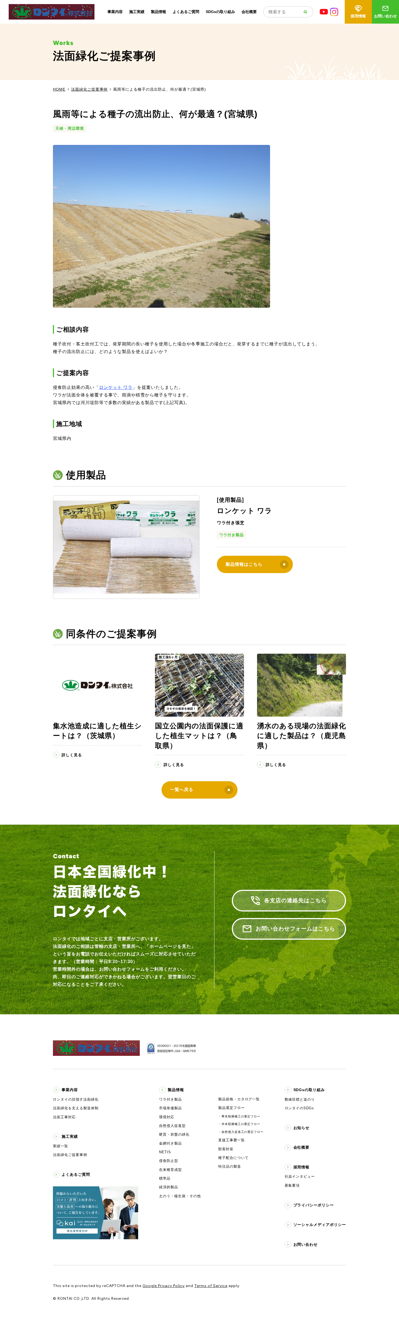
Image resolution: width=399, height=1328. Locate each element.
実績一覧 (60, 1146)
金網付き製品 (170, 1143)
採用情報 (358, 16)
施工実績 (136, 11)
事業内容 (115, 11)
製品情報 (158, 11)
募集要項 (292, 1185)
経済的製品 (168, 1187)
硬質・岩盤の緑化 (174, 1134)
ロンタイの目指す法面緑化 (76, 1099)
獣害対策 (225, 1149)
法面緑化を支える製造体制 (76, 1108)
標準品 (164, 1178)
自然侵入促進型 (172, 1126)
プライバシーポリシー (313, 1205)
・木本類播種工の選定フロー (239, 1124)
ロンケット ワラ (116, 387)
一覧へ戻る (181, 789)
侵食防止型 (168, 1161)
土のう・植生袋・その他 (180, 1196)
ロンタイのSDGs (299, 1108)
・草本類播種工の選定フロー (239, 1116)
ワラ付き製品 (231, 535)
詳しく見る (72, 755)
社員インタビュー (300, 1176)
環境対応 (166, 1117)
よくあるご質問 (186, 11)
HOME (59, 89)
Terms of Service (210, 1285)
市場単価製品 (170, 1108)
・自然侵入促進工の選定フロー (241, 1131)
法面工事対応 (64, 1117)
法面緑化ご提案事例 (89, 89)
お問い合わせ (385, 16)
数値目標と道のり (300, 1099)
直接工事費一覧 (231, 1140)
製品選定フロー (231, 1108)
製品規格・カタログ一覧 (239, 1099)
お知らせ (301, 1128)
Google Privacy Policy (163, 1285)
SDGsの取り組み (220, 11)
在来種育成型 (170, 1170)
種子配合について (233, 1158)
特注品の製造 (229, 1166)
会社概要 (249, 11)
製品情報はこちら (244, 564)
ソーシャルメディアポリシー (319, 1224)
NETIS (165, 1152)
